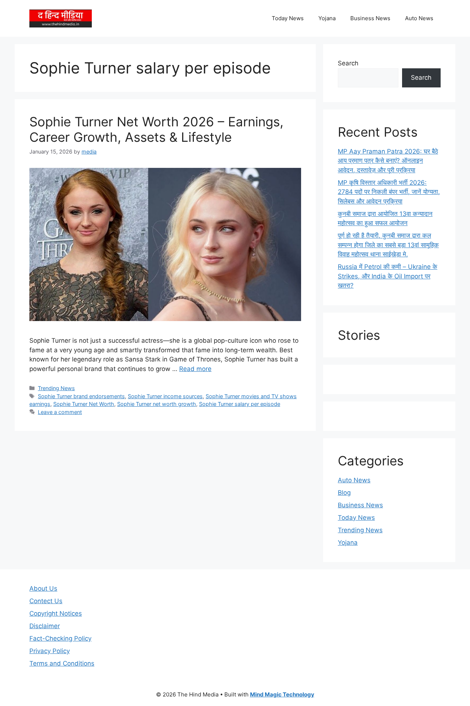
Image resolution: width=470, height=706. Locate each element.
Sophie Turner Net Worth (83, 404)
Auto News (419, 18)
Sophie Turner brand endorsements (81, 396)
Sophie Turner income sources (165, 396)
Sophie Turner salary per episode (239, 404)
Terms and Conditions (61, 663)
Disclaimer (44, 626)
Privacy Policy (49, 651)
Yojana (327, 18)
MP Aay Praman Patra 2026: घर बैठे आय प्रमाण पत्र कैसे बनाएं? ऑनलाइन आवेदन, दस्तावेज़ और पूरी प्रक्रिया (388, 161)
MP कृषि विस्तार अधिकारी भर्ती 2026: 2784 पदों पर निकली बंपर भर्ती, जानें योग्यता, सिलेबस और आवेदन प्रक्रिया (389, 192)
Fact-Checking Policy (60, 638)
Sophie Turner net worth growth (156, 404)
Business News (370, 18)
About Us (43, 588)
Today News (288, 18)
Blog (344, 492)
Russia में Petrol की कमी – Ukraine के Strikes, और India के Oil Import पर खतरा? (387, 276)
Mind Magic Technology (282, 694)
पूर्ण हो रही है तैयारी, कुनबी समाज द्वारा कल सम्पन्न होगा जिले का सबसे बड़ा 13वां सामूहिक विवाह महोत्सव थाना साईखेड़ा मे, (388, 245)
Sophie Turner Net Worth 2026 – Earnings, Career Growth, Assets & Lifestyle (156, 129)
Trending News (56, 388)
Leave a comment (60, 412)
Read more (195, 368)
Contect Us (45, 601)
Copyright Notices (55, 613)
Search (348, 63)
